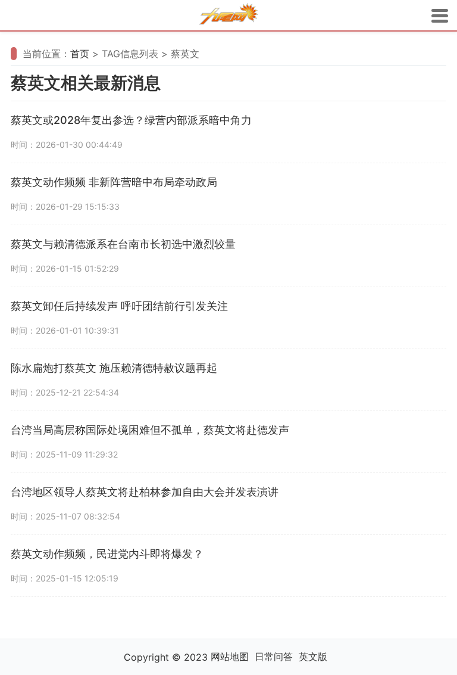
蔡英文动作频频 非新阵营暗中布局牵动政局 (114, 182)
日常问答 (274, 656)
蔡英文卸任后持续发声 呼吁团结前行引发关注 (119, 306)
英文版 (313, 656)
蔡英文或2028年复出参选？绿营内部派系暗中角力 (131, 120)
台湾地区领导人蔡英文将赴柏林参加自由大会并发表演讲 (144, 492)
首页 (79, 54)
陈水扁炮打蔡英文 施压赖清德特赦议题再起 (114, 368)
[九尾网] (228, 16)
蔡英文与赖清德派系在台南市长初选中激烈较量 (123, 244)
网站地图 (230, 656)
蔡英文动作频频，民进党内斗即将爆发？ (107, 554)
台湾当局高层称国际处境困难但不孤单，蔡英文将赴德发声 (150, 430)
